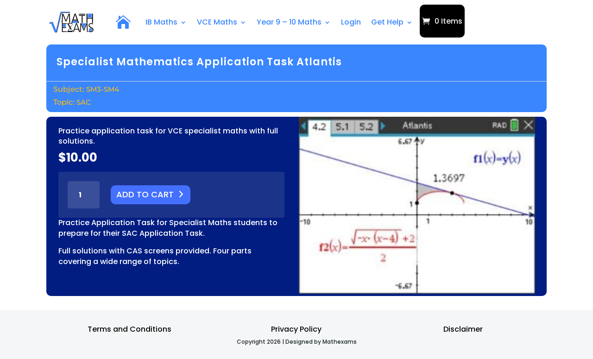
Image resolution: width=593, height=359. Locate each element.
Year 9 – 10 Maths (289, 22)
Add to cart (145, 194)
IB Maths (161, 22)
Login (351, 22)
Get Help (387, 22)
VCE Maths (217, 22)
